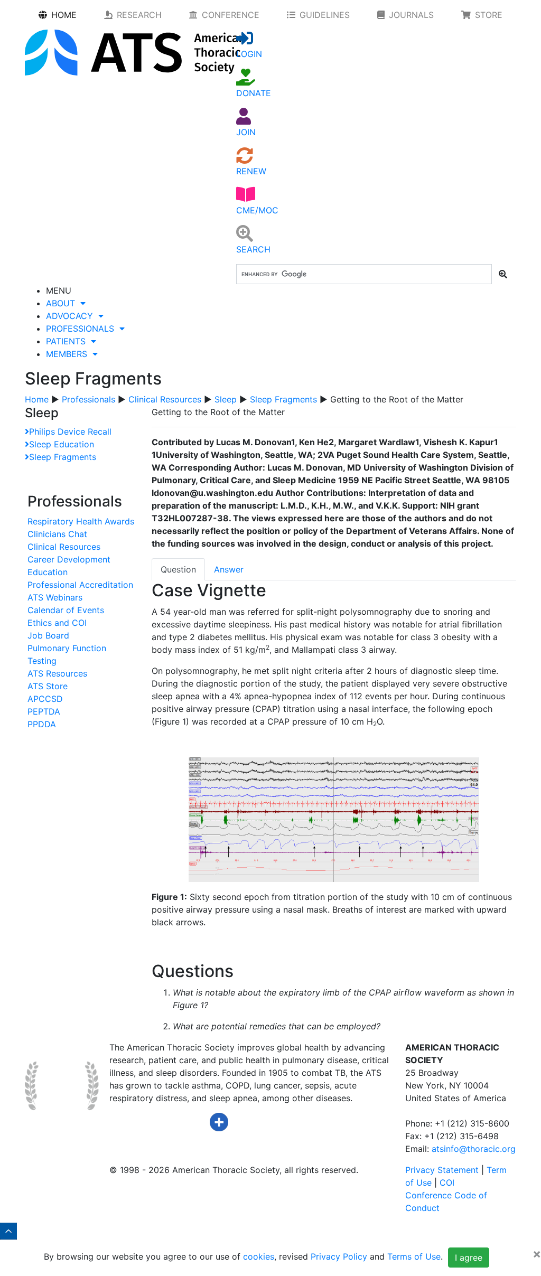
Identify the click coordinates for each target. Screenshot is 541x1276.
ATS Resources (57, 673)
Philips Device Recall (70, 431)
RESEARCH (139, 15)
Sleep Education (61, 444)
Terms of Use (414, 1256)
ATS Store (47, 686)
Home (37, 399)
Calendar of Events (65, 610)
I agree (468, 1257)
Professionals (88, 399)
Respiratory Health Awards (80, 521)
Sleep (225, 399)
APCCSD (45, 698)
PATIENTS (68, 341)
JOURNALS (411, 15)
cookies (258, 1256)
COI (447, 1182)
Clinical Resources (164, 399)
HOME (64, 15)
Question (178, 569)
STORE (488, 15)
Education (47, 572)
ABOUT (63, 303)
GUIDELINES (325, 15)
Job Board (48, 635)
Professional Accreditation (80, 584)
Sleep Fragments (283, 399)
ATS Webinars (54, 597)
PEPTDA (43, 711)
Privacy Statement (442, 1170)
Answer (229, 569)
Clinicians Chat (57, 534)
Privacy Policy (339, 1256)
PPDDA (41, 724)
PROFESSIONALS (82, 328)
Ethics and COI (57, 622)
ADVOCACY (72, 316)
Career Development (68, 559)
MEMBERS (69, 354)
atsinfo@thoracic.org (474, 1148)
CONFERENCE (230, 15)
